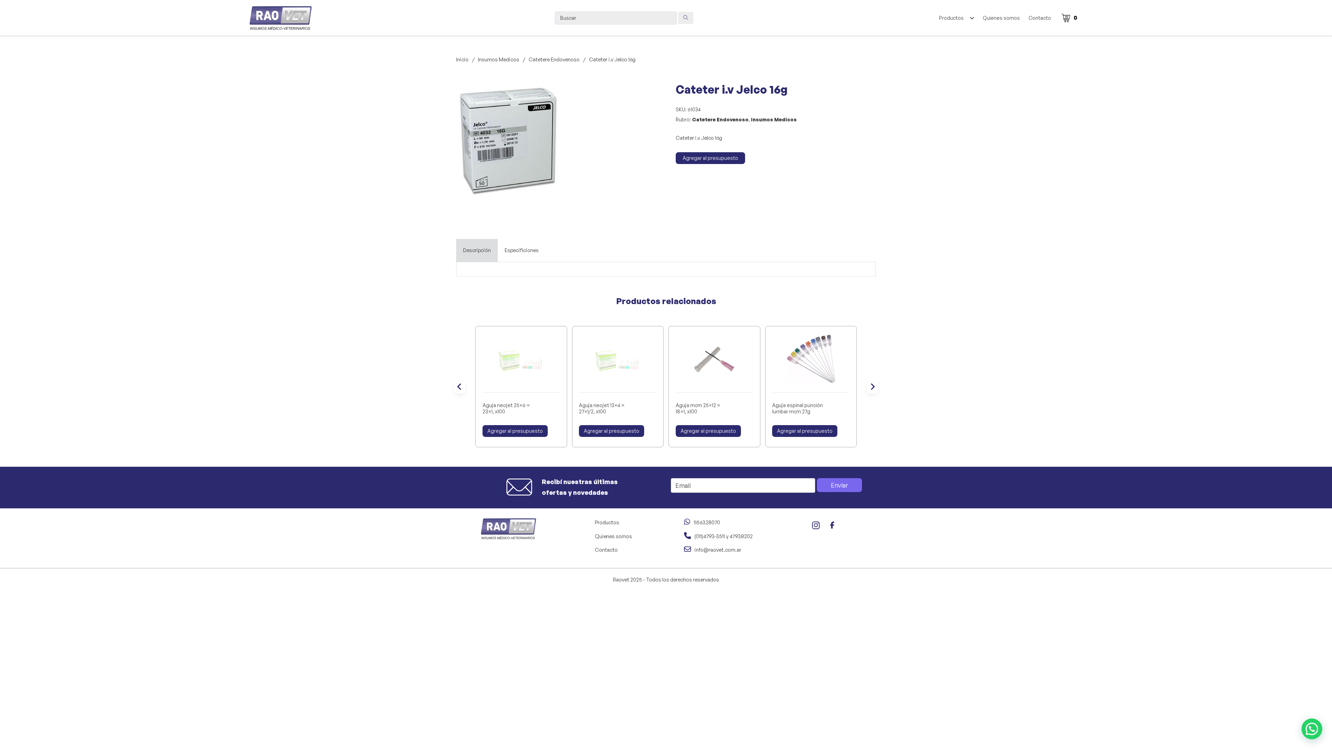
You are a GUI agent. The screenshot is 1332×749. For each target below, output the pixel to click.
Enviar (839, 485)
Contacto (1039, 18)
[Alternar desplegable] (971, 18)
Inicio (462, 59)
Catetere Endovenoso (554, 59)
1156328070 (707, 522)
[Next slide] (872, 387)
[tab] (477, 250)
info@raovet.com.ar (717, 549)
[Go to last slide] (459, 387)
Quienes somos (1001, 18)
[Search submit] (685, 18)
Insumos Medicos (498, 59)
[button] (551, 93)
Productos (951, 18)
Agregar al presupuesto (710, 158)
